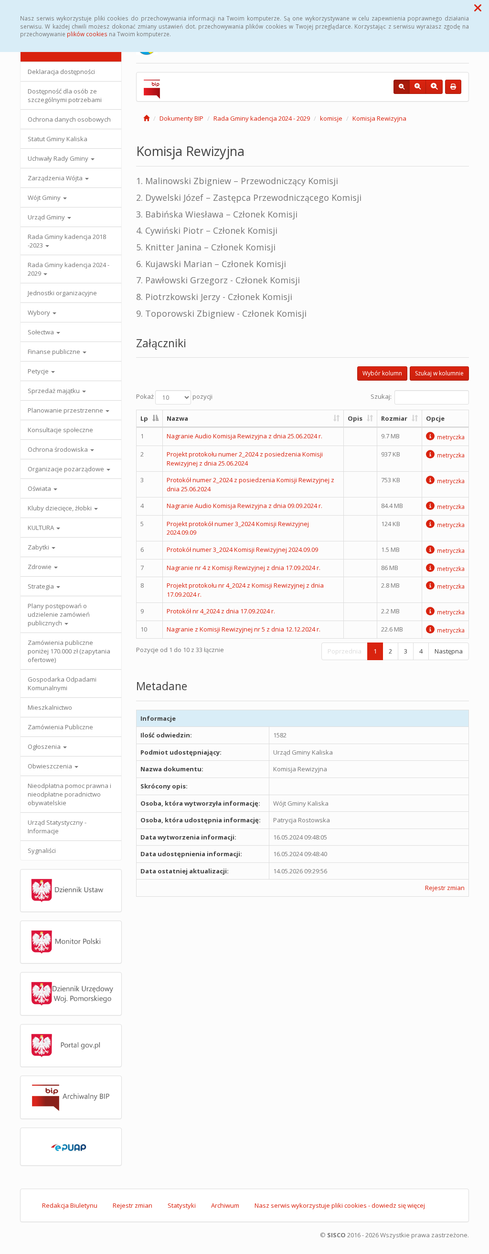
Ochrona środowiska (58, 449)
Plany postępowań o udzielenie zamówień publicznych (59, 614)
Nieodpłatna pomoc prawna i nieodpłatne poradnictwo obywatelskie (69, 794)
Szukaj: (381, 396)
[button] (478, 7)
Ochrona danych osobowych (69, 119)
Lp (144, 418)
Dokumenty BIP (181, 118)
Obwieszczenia (51, 766)
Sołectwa (41, 332)
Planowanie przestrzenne (66, 410)
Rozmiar (394, 418)
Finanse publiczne (55, 351)
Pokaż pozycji (174, 396)
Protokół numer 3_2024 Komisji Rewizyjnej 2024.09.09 (242, 549)
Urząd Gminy (47, 217)
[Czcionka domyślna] (401, 87)
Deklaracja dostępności (61, 71)
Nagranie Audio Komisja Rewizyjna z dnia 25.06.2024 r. (244, 436)
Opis (355, 418)
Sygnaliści (42, 850)
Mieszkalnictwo (50, 707)
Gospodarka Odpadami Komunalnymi (62, 683)
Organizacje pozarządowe (67, 469)
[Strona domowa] (146, 118)
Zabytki (39, 547)
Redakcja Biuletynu (69, 1205)
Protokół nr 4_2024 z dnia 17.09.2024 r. (221, 611)
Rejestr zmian (445, 887)
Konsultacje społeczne (60, 429)
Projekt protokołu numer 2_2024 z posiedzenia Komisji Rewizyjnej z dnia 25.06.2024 (245, 458)
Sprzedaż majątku (54, 390)
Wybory (40, 312)
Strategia (41, 586)
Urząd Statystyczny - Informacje (57, 826)
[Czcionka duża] (434, 87)
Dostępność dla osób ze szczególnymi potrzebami (65, 95)
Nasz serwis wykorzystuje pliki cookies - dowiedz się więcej (340, 1205)
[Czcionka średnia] (417, 87)
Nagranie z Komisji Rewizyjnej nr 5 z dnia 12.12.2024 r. (243, 629)
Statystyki (182, 1205)
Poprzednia (344, 651)
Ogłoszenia (45, 746)
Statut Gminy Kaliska (57, 139)
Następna (449, 651)
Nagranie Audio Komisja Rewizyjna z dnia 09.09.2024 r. (244, 505)
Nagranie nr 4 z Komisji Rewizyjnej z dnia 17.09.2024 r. (243, 567)
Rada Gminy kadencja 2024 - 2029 (68, 269)
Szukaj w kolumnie (439, 373)
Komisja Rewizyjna (379, 118)
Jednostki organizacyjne (62, 293)
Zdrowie (40, 566)
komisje (331, 118)
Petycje (39, 371)
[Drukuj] (453, 87)
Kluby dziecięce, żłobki (60, 508)
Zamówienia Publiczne (60, 727)
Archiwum (225, 1205)
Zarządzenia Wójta (56, 178)
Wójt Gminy (45, 197)
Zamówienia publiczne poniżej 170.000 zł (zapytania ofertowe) (69, 651)
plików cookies (87, 34)
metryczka (451, 437)
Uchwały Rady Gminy (59, 158)
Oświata (40, 488)
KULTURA (41, 527)
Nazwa (177, 418)
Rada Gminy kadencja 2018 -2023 (67, 240)
